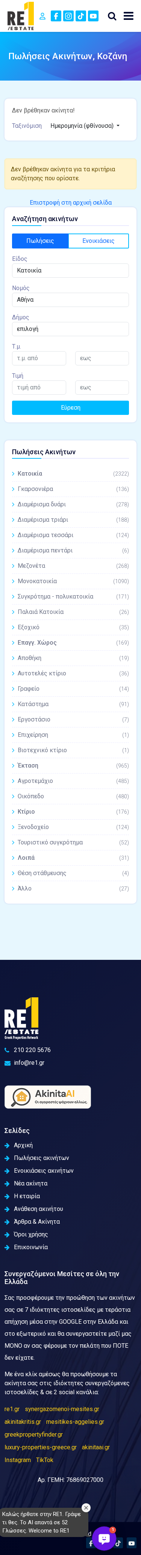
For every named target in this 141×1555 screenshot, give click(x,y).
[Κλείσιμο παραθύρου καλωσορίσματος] (86, 1507)
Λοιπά (73, 857)
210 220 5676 (32, 1050)
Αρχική (23, 1145)
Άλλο (73, 888)
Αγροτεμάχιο (73, 780)
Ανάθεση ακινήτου (38, 1208)
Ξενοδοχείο (73, 827)
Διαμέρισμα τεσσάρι (73, 535)
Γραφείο (73, 688)
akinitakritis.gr (23, 1421)
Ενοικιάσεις (98, 240)
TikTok (44, 1460)
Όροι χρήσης (31, 1234)
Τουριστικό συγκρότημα (73, 842)
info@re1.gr (29, 1062)
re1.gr (12, 1409)
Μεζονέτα (73, 565)
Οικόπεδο (73, 796)
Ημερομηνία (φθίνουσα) (82, 125)
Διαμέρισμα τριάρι (73, 519)
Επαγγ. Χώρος (73, 642)
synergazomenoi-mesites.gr (62, 1409)
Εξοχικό (73, 627)
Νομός (21, 288)
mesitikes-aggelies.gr (75, 1421)
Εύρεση (70, 407)
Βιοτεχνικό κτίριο (73, 750)
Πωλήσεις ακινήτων (41, 1157)
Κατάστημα (73, 704)
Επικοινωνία (31, 1247)
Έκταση (73, 765)
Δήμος (20, 317)
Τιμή (17, 375)
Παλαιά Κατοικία (73, 611)
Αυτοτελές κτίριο (73, 673)
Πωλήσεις (40, 240)
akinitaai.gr (96, 1447)
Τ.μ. (16, 346)
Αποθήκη (73, 658)
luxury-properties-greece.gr (41, 1447)
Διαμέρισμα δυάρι (73, 504)
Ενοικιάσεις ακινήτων (44, 1170)
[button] (104, 1539)
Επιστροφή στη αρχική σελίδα (71, 202)
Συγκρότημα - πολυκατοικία (73, 596)
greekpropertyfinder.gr (34, 1434)
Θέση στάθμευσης (73, 873)
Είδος (19, 258)
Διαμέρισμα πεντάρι (73, 550)
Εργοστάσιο (73, 719)
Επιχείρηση (73, 734)
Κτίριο (73, 811)
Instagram (18, 1460)
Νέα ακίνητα (30, 1183)
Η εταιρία (27, 1196)
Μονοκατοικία (73, 581)
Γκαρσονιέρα (73, 488)
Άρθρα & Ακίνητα (37, 1221)
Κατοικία (73, 473)
